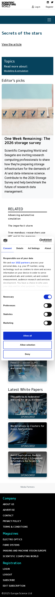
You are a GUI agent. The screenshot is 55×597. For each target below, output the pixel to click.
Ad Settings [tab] (34, 248)
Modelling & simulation (16, 70)
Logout (7, 574)
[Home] (14, 4)
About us (8, 504)
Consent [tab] (7, 248)
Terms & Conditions (15, 526)
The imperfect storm (20, 225)
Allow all (27, 335)
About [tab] (48, 248)
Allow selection (27, 345)
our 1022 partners (20, 262)
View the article (12, 44)
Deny (27, 354)
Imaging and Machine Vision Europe (24, 550)
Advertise (9, 509)
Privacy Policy (12, 521)
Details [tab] (19, 248)
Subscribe (9, 580)
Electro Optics (12, 539)
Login (6, 568)
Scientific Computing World (20, 556)
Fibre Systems (11, 545)
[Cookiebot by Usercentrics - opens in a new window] (39, 240)
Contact (8, 515)
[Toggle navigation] (49, 20)
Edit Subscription (14, 585)
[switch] (48, 305)
